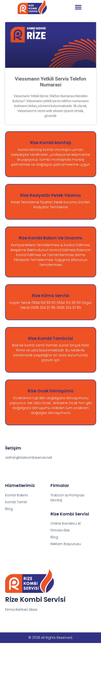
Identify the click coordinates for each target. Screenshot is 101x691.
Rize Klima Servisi (50, 295)
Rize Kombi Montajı (50, 142)
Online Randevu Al (65, 523)
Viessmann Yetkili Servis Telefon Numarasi (50, 82)
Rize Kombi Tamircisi (50, 338)
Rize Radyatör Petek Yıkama (50, 195)
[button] (78, 7)
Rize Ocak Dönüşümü (51, 391)
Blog (54, 537)
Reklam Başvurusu (65, 544)
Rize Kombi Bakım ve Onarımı (50, 238)
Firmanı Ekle (60, 530)
